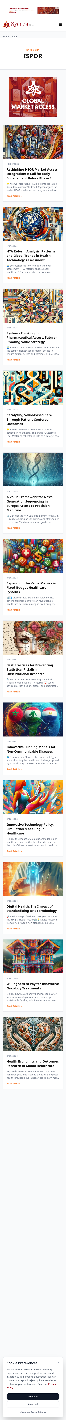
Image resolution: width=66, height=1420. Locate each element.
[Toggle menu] (60, 24)
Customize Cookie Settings (33, 1412)
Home (6, 36)
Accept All (33, 1396)
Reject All (33, 1404)
